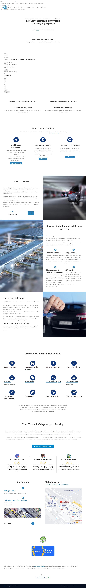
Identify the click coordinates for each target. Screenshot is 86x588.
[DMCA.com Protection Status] (43, 542)
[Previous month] (5, 90)
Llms (18, 586)
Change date (8, 75)
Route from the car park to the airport (44, 446)
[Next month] (6, 90)
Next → (6, 69)
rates (37, 30)
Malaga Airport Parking (39, 566)
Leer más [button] (17, 471)
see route (55, 432)
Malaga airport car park (55, 132)
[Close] (16, 71)
